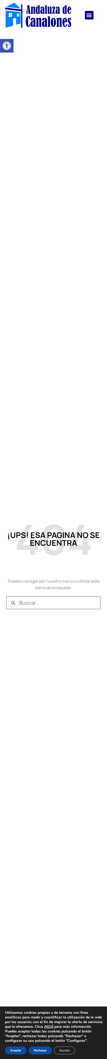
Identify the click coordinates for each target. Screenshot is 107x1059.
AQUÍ (48, 1026)
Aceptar (15, 1050)
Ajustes (64, 1050)
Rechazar (40, 1050)
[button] (7, 46)
